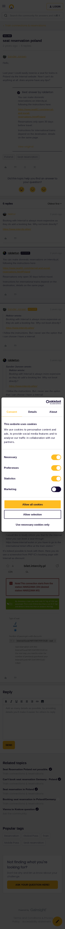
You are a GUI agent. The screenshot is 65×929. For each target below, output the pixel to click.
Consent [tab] (12, 411)
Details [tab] (32, 411)
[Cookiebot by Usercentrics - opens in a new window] (46, 402)
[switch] (56, 468)
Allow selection (32, 514)
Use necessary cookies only (32, 524)
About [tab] (53, 411)
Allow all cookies (32, 504)
